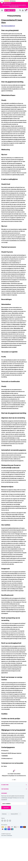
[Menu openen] (2, 10)
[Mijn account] (22, 10)
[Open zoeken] (20, 10)
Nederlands (4, 813)
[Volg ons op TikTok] (10, 821)
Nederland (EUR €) (14, 813)
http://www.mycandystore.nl (8, 25)
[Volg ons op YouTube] (7, 821)
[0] (25, 10)
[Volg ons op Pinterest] (5, 821)
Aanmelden (6, 807)
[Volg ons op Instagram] (2, 821)
